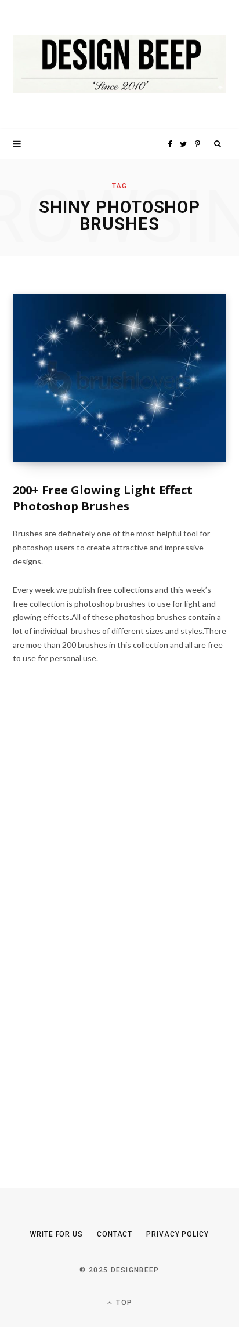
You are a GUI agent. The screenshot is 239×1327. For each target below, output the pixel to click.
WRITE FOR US (56, 1234)
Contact (114, 1234)
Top (123, 1303)
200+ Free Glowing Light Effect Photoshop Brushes (103, 498)
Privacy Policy (177, 1234)
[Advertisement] (100, 935)
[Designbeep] (119, 65)
